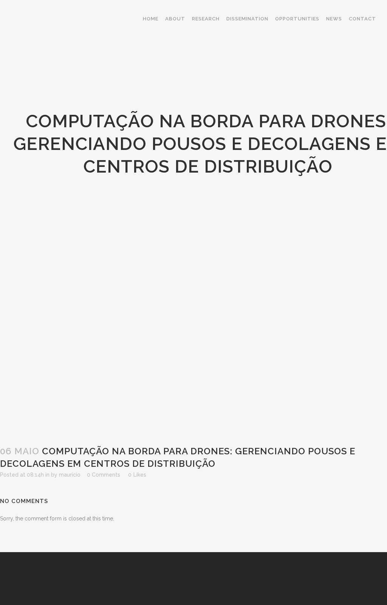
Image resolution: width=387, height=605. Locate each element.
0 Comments (103, 475)
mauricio (69, 475)
